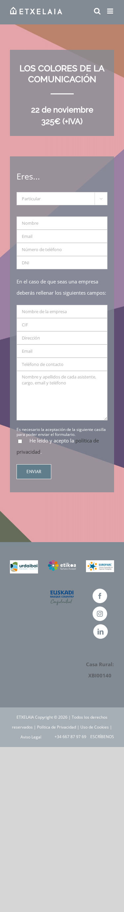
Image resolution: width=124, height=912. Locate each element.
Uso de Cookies (94, 727)
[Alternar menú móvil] (110, 11)
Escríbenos (101, 736)
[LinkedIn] (100, 631)
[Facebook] (100, 596)
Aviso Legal (31, 737)
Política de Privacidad (56, 727)
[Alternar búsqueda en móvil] (97, 11)
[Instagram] (100, 613)
